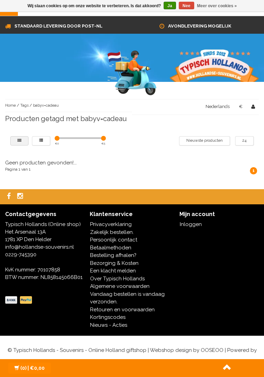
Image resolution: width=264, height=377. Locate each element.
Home (10, 105)
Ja (169, 5)
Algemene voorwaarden (120, 286)
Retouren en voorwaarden (122, 309)
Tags (24, 105)
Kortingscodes (107, 317)
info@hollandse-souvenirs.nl (39, 247)
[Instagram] (21, 197)
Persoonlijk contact (113, 240)
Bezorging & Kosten (114, 263)
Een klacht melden (113, 271)
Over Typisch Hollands (117, 279)
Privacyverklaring (111, 224)
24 (244, 140)
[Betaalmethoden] (19, 300)
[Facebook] (9, 197)
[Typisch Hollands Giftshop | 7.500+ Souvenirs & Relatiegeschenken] (132, 71)
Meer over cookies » (217, 5)
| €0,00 (32, 368)
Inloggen (191, 224)
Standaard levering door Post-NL (58, 26)
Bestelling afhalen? (113, 255)
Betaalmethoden (110, 248)
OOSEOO (212, 350)
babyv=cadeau (46, 105)
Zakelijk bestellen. (112, 232)
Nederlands (218, 106)
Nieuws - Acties (108, 325)
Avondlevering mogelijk (199, 26)
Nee (186, 5)
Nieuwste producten (204, 140)
